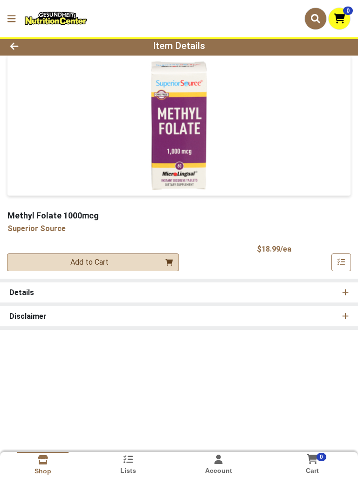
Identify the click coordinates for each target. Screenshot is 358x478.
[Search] (315, 19)
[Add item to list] (341, 262)
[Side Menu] (11, 18)
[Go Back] (50, 46)
